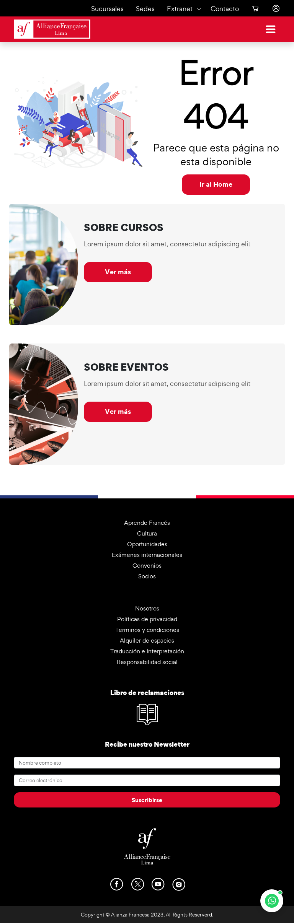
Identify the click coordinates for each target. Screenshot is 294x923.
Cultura (147, 533)
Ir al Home (215, 184)
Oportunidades (147, 544)
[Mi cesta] (252, 8)
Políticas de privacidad (147, 619)
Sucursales (107, 8)
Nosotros (147, 608)
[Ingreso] (273, 8)
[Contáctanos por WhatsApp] (271, 900)
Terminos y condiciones (147, 630)
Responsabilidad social (147, 662)
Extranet (180, 8)
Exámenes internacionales (147, 555)
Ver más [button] (118, 272)
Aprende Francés (147, 523)
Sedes (145, 8)
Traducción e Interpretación (147, 651)
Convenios (147, 566)
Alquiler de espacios (147, 640)
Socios (147, 576)
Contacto (225, 8)
